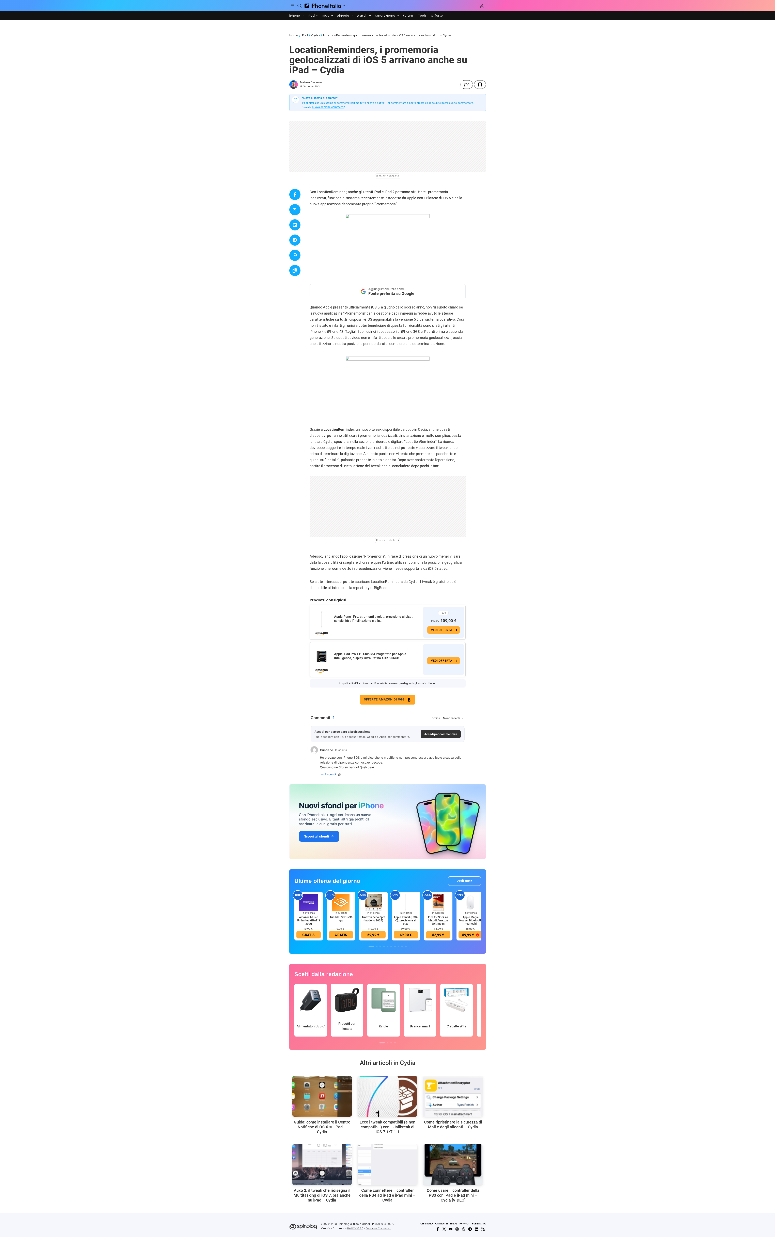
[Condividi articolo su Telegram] (294, 240)
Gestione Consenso (378, 1228)
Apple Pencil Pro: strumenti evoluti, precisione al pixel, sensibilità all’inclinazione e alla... (373, 619)
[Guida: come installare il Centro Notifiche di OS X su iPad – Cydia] (322, 1096)
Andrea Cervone (311, 82)
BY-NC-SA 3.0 (355, 1228)
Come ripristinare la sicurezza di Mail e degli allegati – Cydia (453, 1124)
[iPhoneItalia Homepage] (323, 5)
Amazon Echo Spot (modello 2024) (373, 919)
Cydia (315, 35)
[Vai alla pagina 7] (395, 946)
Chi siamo (426, 1223)
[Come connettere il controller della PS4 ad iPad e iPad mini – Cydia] (387, 1164)
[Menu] (292, 5)
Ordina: (436, 718)
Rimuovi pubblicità (387, 176)
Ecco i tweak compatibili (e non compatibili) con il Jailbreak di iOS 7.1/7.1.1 (387, 1127)
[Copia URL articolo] (294, 270)
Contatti (441, 1223)
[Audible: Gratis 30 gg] (341, 902)
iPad (311, 16)
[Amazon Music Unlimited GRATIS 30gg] (308, 902)
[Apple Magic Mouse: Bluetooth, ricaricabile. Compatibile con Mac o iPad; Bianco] (471, 902)
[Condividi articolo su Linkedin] (294, 224)
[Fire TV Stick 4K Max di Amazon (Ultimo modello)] (438, 902)
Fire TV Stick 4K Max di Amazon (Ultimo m (438, 920)
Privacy (465, 1223)
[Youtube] (450, 1229)
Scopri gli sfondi (316, 836)
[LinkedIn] (476, 1229)
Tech (422, 16)
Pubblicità (479, 1223)
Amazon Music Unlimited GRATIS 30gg (308, 920)
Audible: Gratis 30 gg (341, 919)
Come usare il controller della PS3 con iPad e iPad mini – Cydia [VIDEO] (453, 1195)
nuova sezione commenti (328, 107)
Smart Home (385, 16)
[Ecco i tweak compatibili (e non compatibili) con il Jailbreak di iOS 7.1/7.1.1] (387, 1096)
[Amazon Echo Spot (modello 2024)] (373, 902)
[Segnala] (339, 774)
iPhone (294, 16)
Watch (362, 16)
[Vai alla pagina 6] (391, 946)
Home (293, 35)
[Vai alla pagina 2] (376, 946)
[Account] (482, 6)
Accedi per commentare (440, 734)
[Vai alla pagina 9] (402, 946)
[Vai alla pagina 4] (384, 946)
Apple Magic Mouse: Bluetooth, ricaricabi (470, 920)
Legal (453, 1223)
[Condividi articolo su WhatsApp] (294, 255)
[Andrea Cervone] (293, 84)
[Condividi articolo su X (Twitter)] (294, 209)
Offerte (437, 16)
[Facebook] (437, 1229)
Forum (408, 16)
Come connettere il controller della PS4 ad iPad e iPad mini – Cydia (387, 1195)
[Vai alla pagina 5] (387, 946)
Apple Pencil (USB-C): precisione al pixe (406, 920)
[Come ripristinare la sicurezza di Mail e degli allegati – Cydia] (453, 1096)
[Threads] (463, 1229)
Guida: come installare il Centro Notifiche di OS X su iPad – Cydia (322, 1127)
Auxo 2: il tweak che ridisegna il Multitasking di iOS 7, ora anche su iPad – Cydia (322, 1195)
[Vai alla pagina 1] (371, 946)
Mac (326, 16)
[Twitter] (444, 1229)
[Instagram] (457, 1229)
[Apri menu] (344, 6)
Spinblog (344, 1224)
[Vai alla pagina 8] (398, 946)
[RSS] (483, 1229)
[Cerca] (299, 5)
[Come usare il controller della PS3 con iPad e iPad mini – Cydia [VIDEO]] (453, 1164)
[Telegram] (470, 1229)
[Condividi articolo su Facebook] (294, 194)
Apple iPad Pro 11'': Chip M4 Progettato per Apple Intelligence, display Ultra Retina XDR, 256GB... (370, 656)
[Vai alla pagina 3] (380, 946)
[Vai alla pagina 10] (406, 946)
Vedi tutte (464, 881)
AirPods (343, 16)
